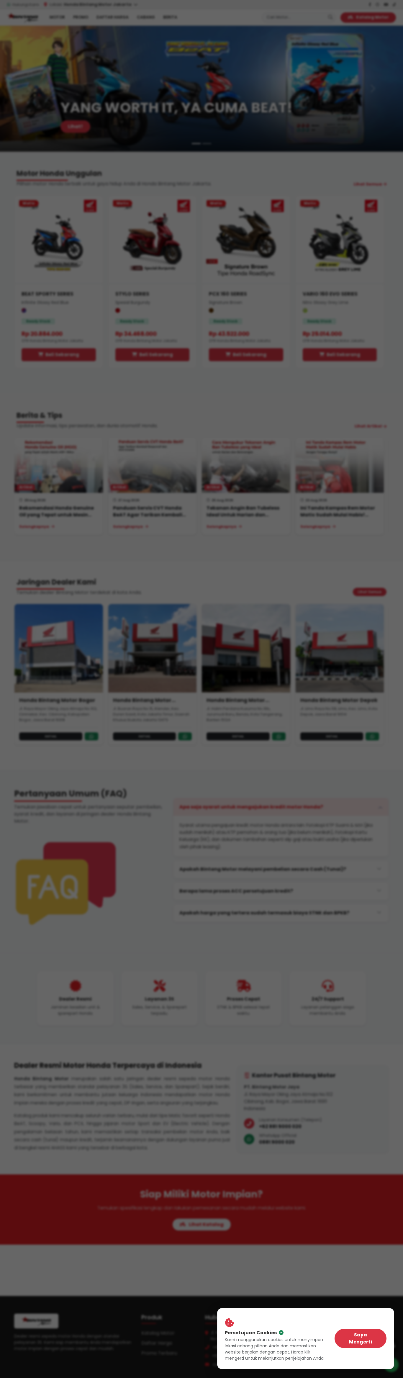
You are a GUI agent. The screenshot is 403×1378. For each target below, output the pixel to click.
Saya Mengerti (360, 1338)
